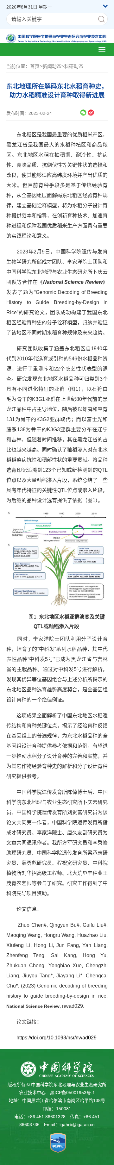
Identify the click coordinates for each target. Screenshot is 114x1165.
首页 (35, 66)
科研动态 (73, 66)
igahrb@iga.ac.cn (77, 1124)
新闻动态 (51, 66)
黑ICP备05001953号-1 (72, 1092)
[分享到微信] (83, 112)
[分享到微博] (91, 112)
